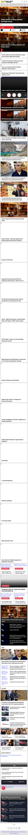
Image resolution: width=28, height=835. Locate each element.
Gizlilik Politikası (13, 831)
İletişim (8, 831)
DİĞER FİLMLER (21, 781)
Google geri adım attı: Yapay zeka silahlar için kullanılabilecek (12, 768)
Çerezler (18, 831)
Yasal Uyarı (16, 833)
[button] (2, 24)
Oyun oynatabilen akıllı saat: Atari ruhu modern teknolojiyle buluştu (13, 773)
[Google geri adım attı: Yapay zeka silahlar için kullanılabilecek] (14, 760)
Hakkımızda (4, 831)
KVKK (21, 831)
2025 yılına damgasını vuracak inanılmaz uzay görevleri (12, 777)
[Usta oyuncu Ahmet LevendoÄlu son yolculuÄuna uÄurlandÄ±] (20, 743)
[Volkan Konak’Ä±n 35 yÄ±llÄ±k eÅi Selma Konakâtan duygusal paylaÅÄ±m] (7, 743)
